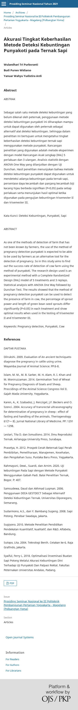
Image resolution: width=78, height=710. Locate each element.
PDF (11, 583)
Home (7, 12)
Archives (20, 12)
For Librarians (13, 670)
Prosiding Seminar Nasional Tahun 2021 (33, 3)
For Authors (12, 665)
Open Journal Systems (20, 637)
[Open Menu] (4, 4)
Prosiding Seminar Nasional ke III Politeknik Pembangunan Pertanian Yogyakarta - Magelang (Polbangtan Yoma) (37, 18)
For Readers (12, 659)
